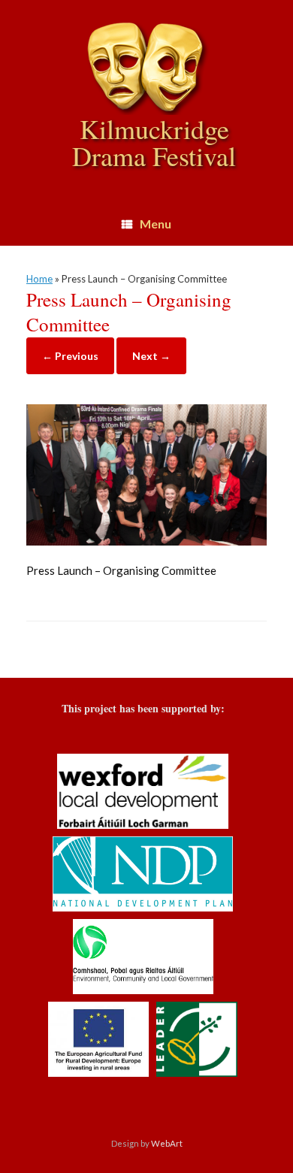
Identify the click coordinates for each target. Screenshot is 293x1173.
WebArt (167, 1143)
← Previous (70, 355)
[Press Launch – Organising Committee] (146, 541)
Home (39, 279)
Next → (151, 355)
